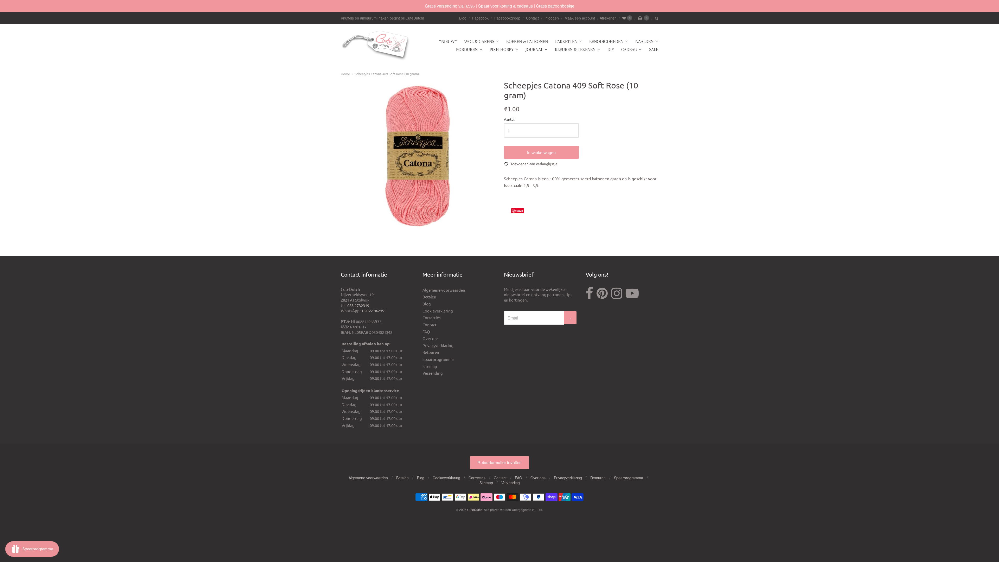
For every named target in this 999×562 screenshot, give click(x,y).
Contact (532, 18)
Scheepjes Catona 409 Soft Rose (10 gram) (387, 74)
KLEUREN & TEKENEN (575, 49)
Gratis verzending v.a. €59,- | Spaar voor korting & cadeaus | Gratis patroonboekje (499, 6)
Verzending (432, 373)
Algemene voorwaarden (443, 290)
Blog (462, 18)
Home (345, 74)
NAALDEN (644, 41)
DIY (610, 49)
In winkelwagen (541, 152)
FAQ (426, 331)
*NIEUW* (448, 41)
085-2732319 (358, 305)
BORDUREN (467, 49)
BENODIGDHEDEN (606, 41)
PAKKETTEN (566, 41)
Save (519, 211)
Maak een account (580, 18)
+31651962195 (373, 310)
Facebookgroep (507, 18)
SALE (653, 49)
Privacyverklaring (437, 345)
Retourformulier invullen (499, 462)
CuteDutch (474, 509)
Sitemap (429, 366)
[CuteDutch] (376, 45)
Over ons (430, 338)
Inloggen (552, 18)
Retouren (430, 352)
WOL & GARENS (479, 41)
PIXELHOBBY (502, 49)
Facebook (480, 18)
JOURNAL (534, 49)
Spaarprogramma (438, 359)
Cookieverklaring (437, 310)
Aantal (509, 119)
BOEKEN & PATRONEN (527, 41)
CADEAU (629, 49)
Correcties (431, 317)
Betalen (429, 296)
